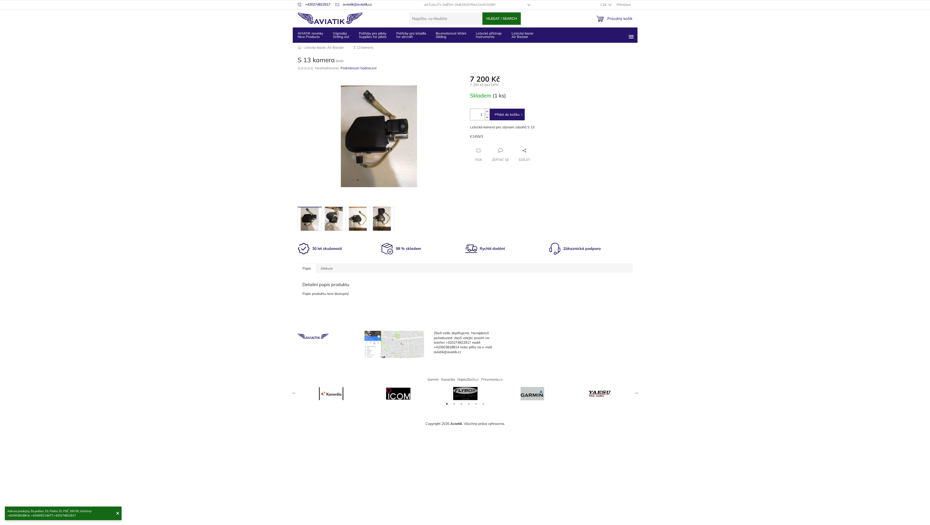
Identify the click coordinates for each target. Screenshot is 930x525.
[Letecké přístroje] (465, 393)
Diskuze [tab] (327, 268)
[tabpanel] (331, 393)
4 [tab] (468, 404)
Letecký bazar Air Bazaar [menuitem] (522, 35)
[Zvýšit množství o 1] (487, 111)
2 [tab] (454, 404)
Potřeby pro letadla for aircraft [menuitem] (411, 35)
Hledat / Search (501, 18)
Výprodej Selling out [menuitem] (341, 35)
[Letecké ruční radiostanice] (599, 393)
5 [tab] (476, 404)
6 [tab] (483, 404)
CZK (604, 5)
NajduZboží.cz (468, 379)
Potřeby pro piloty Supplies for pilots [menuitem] (373, 35)
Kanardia (448, 379)
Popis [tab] (306, 268)
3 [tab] (461, 404)
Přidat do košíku (507, 114)
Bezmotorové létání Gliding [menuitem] (451, 35)
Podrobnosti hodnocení (358, 68)
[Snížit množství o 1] (487, 117)
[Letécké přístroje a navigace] (532, 393)
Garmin (433, 379)
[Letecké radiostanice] (398, 394)
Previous (294, 392)
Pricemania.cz (492, 379)
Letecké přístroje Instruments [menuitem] (489, 35)
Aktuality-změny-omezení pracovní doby (460, 5)
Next (636, 392)
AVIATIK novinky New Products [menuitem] (310, 35)
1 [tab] (446, 404)
